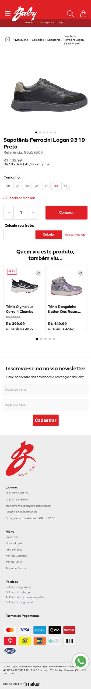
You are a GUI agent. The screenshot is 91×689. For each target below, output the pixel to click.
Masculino (21, 39)
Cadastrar (45, 420)
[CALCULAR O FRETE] (48, 234)
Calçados (38, 39)
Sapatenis (53, 39)
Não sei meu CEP (76, 234)
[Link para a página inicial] (7, 40)
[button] (8, 186)
